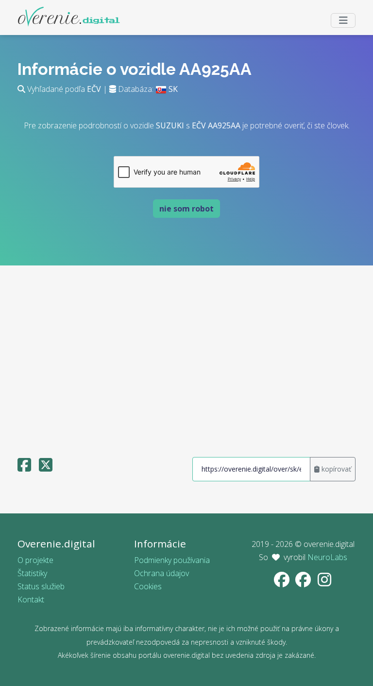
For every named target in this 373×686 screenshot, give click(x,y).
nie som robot (186, 208)
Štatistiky (32, 573)
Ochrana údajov (161, 573)
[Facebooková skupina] (304, 582)
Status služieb (41, 586)
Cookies (148, 586)
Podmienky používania (172, 560)
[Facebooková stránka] (282, 582)
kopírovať (335, 469)
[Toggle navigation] (343, 20)
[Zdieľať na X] (45, 467)
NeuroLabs (327, 557)
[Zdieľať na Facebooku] (24, 467)
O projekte (35, 560)
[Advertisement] (186, 357)
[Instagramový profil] (324, 582)
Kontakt (30, 599)
